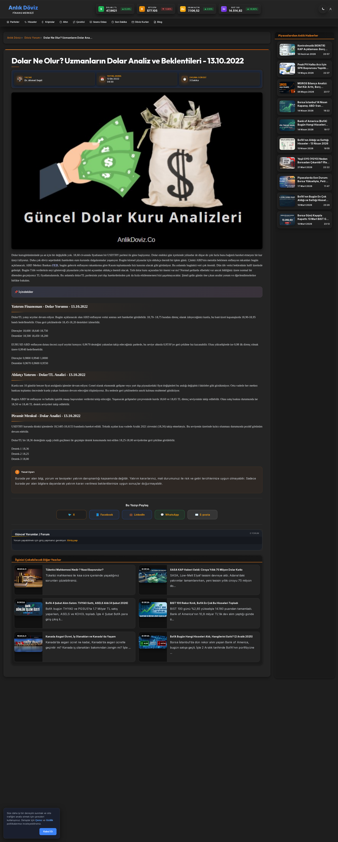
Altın (65, 21)
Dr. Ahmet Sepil (33, 80)
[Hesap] (330, 9)
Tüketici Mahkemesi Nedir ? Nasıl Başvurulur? (75, 569)
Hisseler (32, 21)
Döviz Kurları (142, 21)
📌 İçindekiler (23, 292)
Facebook (104, 514)
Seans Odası (100, 21)
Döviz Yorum (32, 37)
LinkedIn (137, 514)
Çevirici (80, 21)
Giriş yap (72, 540)
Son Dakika (121, 21)
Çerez (38, 820)
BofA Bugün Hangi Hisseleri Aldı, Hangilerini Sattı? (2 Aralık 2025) (211, 636)
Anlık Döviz (14, 37)
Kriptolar (50, 21)
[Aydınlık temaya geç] (323, 9)
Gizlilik (49, 820)
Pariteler (14, 21)
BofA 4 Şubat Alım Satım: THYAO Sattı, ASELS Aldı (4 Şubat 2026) (87, 602)
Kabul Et (48, 831)
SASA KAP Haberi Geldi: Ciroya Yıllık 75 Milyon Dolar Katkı (206, 569)
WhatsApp (170, 514)
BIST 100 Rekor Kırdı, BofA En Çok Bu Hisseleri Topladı (204, 602)
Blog (159, 21)
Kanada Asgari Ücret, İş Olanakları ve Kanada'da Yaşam (81, 636)
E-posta (202, 514)
